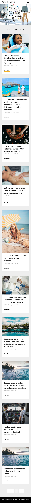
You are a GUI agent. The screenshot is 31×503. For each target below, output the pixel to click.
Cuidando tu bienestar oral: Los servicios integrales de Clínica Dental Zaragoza (15, 299)
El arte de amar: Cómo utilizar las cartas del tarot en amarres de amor (14, 148)
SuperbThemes (25, 499)
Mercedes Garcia (8, 2)
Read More (7, 70)
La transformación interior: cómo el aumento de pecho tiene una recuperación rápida (15, 192)
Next (21, 491)
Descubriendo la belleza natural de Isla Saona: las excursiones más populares (15, 385)
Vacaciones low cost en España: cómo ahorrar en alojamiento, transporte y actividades (14, 343)
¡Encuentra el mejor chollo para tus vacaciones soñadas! (15, 258)
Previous (10, 491)
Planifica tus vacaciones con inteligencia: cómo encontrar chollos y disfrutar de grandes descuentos (15, 104)
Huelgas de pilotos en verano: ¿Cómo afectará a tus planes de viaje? (14, 429)
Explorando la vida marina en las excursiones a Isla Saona (14, 471)
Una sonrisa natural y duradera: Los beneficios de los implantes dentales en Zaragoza (15, 59)
